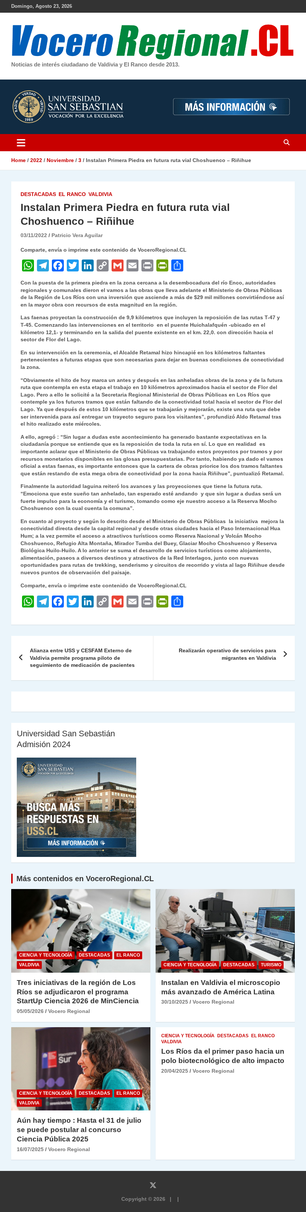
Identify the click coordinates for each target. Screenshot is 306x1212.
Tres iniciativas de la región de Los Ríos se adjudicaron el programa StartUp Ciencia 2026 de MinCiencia (78, 992)
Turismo (271, 964)
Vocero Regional (69, 1011)
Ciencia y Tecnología (45, 955)
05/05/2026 (30, 1011)
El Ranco (72, 194)
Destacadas (38, 194)
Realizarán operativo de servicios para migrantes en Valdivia (227, 654)
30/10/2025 (174, 1002)
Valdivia (100, 194)
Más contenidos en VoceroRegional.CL (85, 878)
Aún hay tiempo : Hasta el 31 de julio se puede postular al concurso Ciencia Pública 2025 (79, 1129)
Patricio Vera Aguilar (77, 235)
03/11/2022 (34, 235)
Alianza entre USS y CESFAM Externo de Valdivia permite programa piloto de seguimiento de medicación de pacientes (82, 657)
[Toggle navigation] (21, 142)
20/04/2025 (174, 1071)
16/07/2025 (30, 1149)
